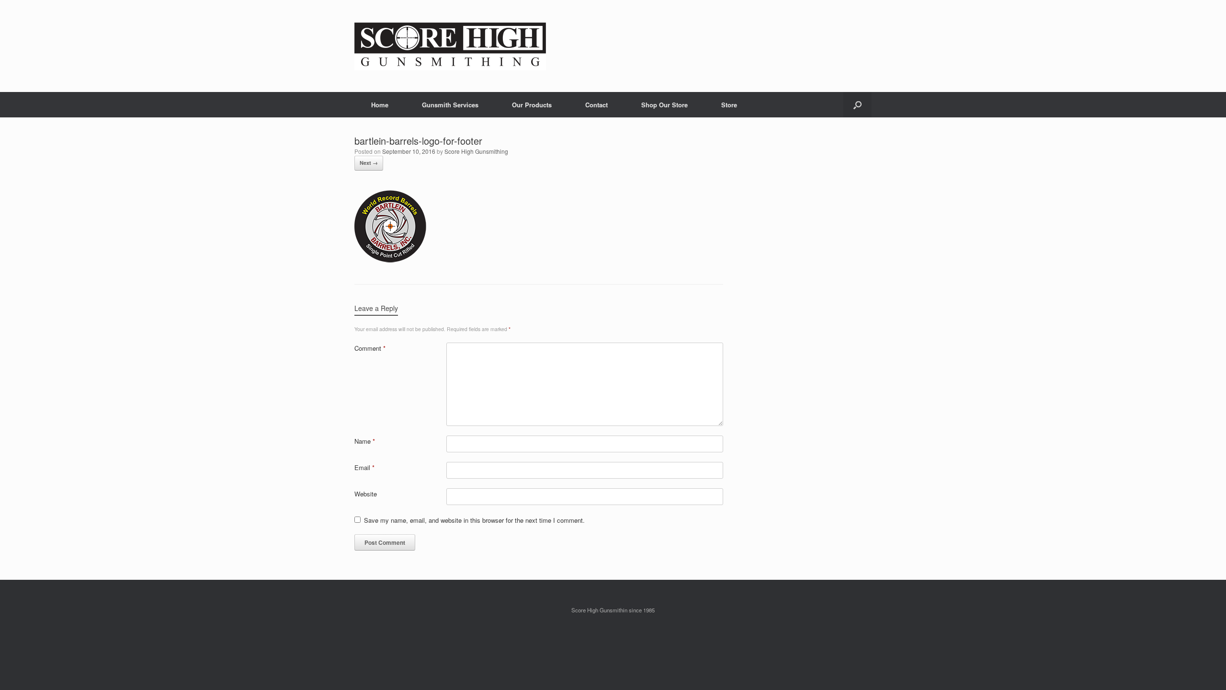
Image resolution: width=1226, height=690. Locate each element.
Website (365, 493)
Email (364, 467)
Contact (596, 104)
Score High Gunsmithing (476, 151)
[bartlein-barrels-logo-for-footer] (390, 259)
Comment (370, 348)
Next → (369, 162)
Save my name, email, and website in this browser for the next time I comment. (474, 520)
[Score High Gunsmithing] (450, 46)
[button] (857, 104)
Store (729, 104)
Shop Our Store (664, 104)
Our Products (532, 104)
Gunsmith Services (450, 104)
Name (364, 441)
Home (379, 104)
